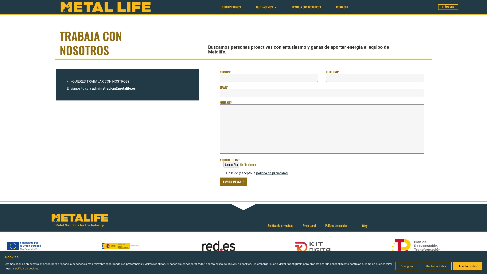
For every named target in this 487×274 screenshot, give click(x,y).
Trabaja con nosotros (306, 7)
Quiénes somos (231, 7)
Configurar (407, 266)
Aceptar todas (468, 266)
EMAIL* (224, 87)
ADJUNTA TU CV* (230, 160)
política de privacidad (272, 173)
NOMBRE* (226, 71)
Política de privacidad (280, 225)
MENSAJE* (226, 102)
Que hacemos (264, 7)
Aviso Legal (309, 225)
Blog (365, 225)
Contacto (342, 7)
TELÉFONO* (332, 71)
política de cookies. (27, 268)
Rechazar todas (436, 266)
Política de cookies (336, 225)
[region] (243, 262)
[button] (266, 7)
